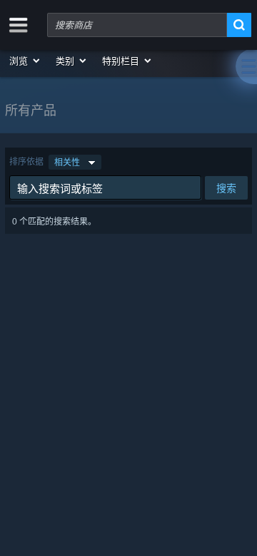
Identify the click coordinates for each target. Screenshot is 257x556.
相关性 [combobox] (67, 162)
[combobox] (137, 25)
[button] (25, 60)
